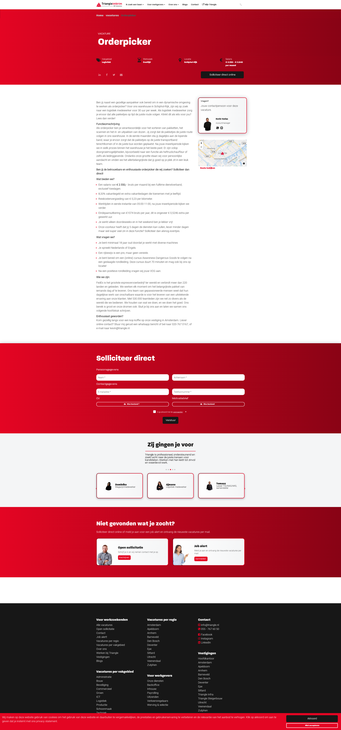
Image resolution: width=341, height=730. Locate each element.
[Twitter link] (114, 75)
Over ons (101, 649)
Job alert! (101, 637)
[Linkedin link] (99, 75)
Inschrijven (124, 558)
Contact (100, 633)
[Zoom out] (201, 147)
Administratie (103, 676)
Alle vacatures (104, 625)
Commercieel (104, 688)
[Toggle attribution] (243, 163)
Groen (99, 692)
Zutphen (152, 664)
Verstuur (171, 420)
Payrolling (153, 692)
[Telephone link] (218, 128)
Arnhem (151, 633)
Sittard (151, 653)
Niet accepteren (312, 725)
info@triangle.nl (210, 625)
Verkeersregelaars (157, 700)
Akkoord (312, 718)
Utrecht (151, 657)
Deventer (152, 645)
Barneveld (153, 637)
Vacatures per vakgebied (110, 645)
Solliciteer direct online (223, 74)
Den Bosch (153, 641)
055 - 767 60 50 (210, 629)
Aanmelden (200, 559)
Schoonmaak (104, 708)
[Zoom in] (201, 143)
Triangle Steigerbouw (210, 698)
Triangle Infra (205, 694)
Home (99, 15)
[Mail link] (221, 128)
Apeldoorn (153, 629)
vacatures (112, 15)
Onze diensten (155, 680)
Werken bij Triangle (107, 653)
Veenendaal (154, 660)
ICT (98, 696)
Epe (149, 649)
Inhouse (151, 688)
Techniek (101, 712)
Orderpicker (128, 15)
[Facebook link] (106, 75)
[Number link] (241, 4)
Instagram (207, 638)
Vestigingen (103, 657)
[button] (166, 469)
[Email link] (121, 75)
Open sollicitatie (105, 629)
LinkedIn (206, 642)
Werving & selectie (157, 704)
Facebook (206, 634)
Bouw (99, 680)
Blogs (99, 660)
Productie (101, 704)
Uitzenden (153, 696)
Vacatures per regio (107, 641)
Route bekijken (207, 168)
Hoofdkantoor (206, 658)
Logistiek (101, 700)
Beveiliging (102, 684)
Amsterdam (154, 625)
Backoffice (153, 684)
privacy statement (46, 721)
